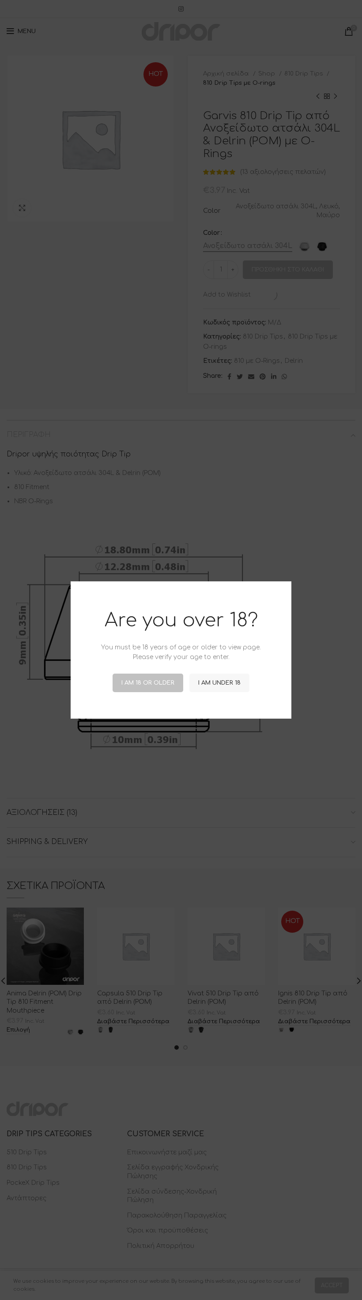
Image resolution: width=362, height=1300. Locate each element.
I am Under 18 (219, 683)
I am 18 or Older (147, 683)
